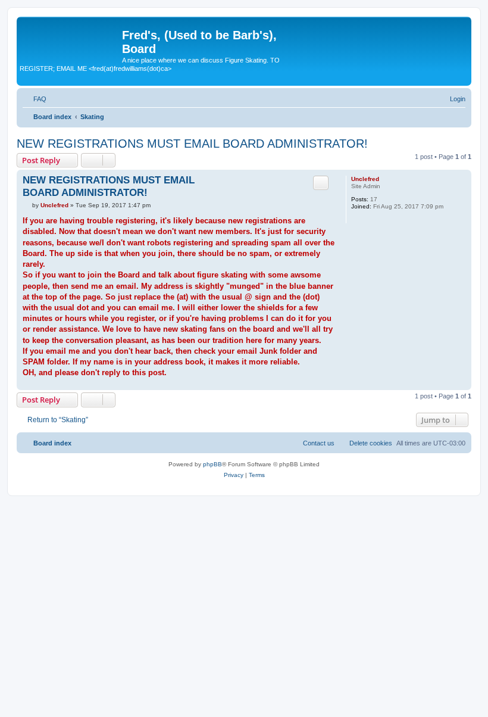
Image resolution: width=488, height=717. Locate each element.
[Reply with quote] (321, 183)
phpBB (212, 464)
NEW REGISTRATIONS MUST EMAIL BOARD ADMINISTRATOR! (192, 143)
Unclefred (365, 179)
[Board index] (71, 39)
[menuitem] (34, 99)
